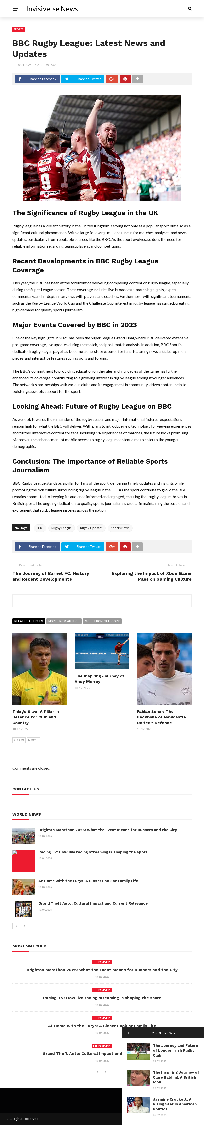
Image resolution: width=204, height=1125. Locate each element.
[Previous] (16, 926)
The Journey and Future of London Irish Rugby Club (175, 1050)
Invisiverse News (52, 8)
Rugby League (61, 528)
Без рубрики (101, 962)
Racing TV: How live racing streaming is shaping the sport (93, 852)
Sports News (120, 528)
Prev (20, 740)
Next (32, 740)
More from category (102, 621)
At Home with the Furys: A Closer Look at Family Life (88, 881)
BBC (40, 528)
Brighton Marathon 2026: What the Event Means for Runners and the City (107, 830)
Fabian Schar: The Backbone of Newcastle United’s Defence (161, 717)
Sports (18, 29)
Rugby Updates (91, 528)
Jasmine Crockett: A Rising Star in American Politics (175, 1104)
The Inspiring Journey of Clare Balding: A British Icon (176, 1077)
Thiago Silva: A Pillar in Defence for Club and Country (35, 717)
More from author (64, 621)
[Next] (24, 926)
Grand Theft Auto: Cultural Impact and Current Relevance (93, 903)
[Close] (127, 1032)
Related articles (28, 621)
